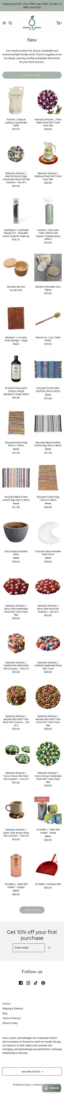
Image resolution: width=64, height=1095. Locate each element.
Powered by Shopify (42, 1084)
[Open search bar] (11, 23)
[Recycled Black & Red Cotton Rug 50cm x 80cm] (16, 477)
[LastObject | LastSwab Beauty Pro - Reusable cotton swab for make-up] (16, 210)
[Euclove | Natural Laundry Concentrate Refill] (16, 99)
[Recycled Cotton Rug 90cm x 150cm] (16, 423)
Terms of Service (11, 1018)
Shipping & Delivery (12, 1008)
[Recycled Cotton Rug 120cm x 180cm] (48, 477)
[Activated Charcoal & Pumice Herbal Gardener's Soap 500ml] (16, 368)
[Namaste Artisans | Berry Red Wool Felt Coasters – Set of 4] (48, 586)
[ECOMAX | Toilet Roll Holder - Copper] (16, 864)
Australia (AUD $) (31, 1071)
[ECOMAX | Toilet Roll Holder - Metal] (48, 810)
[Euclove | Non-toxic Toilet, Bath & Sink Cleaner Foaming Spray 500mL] (48, 210)
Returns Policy (10, 1022)
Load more (32, 909)
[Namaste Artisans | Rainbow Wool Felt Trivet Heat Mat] (48, 153)
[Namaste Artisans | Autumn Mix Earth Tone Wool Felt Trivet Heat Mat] (48, 696)
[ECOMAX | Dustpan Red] (48, 864)
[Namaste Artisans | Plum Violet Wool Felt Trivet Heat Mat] (48, 99)
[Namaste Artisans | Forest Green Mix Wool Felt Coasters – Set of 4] (16, 753)
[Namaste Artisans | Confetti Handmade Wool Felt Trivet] (48, 643)
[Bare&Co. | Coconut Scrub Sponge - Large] (16, 317)
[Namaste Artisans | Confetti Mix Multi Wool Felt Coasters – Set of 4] (16, 643)
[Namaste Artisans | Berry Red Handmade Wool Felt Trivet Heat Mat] (16, 586)
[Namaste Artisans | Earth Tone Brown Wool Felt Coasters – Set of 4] (16, 810)
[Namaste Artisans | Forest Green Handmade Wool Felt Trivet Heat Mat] (48, 753)
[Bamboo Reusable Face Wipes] (48, 267)
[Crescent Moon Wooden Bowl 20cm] (48, 531)
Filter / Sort (32, 75)
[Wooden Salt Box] (16, 267)
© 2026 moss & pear (22, 1084)
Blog (4, 1013)
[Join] (49, 947)
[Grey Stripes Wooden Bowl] (16, 531)
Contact (6, 1003)
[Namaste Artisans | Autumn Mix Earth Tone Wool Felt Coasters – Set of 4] (16, 696)
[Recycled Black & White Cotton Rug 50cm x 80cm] (48, 423)
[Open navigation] (4, 23)
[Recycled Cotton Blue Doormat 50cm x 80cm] (48, 368)
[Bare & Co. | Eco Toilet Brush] (48, 317)
